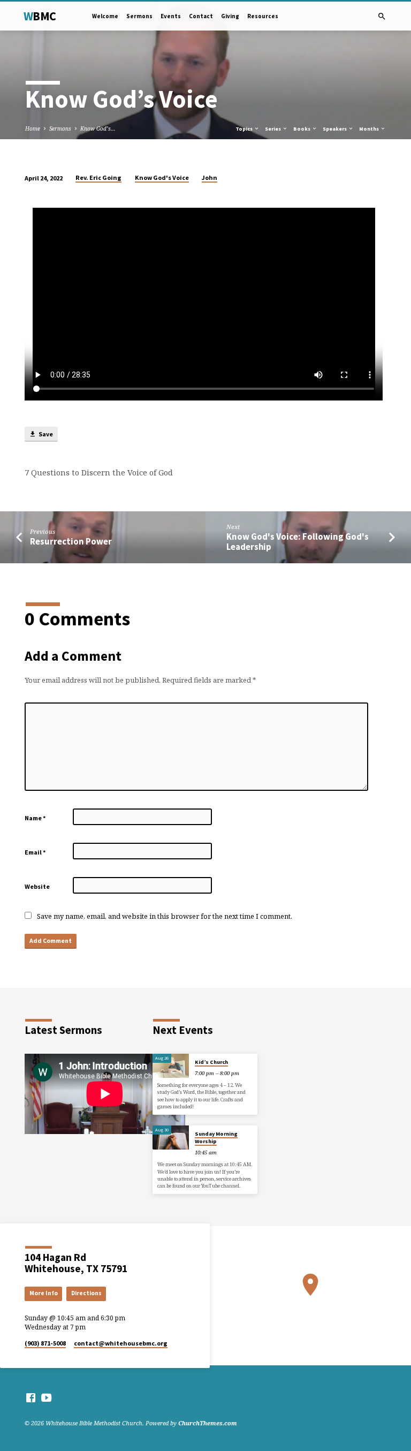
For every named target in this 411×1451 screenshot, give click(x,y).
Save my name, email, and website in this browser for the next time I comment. (164, 916)
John (209, 177)
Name (35, 818)
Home (32, 128)
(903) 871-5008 (45, 1343)
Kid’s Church (211, 1062)
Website (37, 886)
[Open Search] (381, 16)
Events (171, 16)
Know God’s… (98, 128)
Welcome (105, 16)
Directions (86, 1293)
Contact (201, 16)
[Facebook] (31, 1397)
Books (302, 128)
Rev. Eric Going (98, 177)
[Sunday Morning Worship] (171, 1137)
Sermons (139, 16)
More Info (43, 1293)
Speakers (335, 128)
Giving (230, 16)
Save (45, 434)
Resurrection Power (71, 541)
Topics (244, 128)
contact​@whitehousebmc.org (121, 1343)
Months (369, 128)
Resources (262, 16)
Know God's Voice (162, 177)
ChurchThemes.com (207, 1423)
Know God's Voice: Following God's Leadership (297, 542)
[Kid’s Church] (171, 1066)
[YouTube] (46, 1397)
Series (273, 128)
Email (35, 852)
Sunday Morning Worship (216, 1137)
